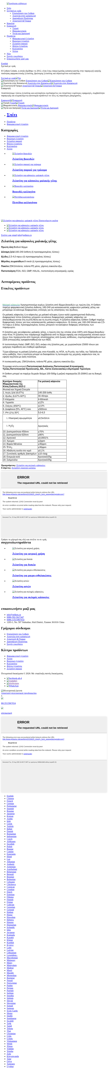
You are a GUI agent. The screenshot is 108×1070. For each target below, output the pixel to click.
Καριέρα (10, 23)
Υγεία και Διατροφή (21, 33)
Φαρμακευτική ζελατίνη (23, 38)
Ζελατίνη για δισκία (24, 564)
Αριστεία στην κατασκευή (24, 16)
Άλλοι (15, 51)
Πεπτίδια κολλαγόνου (24, 202)
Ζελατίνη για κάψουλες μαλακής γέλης (34, 180)
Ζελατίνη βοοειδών (23, 158)
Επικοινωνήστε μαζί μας (18, 59)
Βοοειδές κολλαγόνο (23, 191)
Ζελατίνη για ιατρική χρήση (28, 553)
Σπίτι (9, 8)
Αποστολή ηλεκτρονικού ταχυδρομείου (19, 693)
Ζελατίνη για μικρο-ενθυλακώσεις (31, 575)
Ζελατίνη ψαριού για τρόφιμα (29, 169)
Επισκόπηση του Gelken (23, 13)
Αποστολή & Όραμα (21, 21)
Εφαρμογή (11, 26)
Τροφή (15, 28)
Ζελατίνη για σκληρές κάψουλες (30, 465)
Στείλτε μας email (9, 235)
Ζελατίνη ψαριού (20, 43)
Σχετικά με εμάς (14, 11)
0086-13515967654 (15, 619)
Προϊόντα (11, 36)
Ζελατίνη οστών (21, 586)
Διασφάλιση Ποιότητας (22, 18)
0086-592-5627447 (15, 617)
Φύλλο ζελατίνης (20, 46)
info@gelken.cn (24, 235)
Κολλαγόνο (17, 48)
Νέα (9, 54)
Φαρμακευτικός (19, 31)
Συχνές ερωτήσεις (15, 56)
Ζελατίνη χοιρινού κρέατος (24, 468)
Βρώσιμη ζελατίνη (20, 41)
